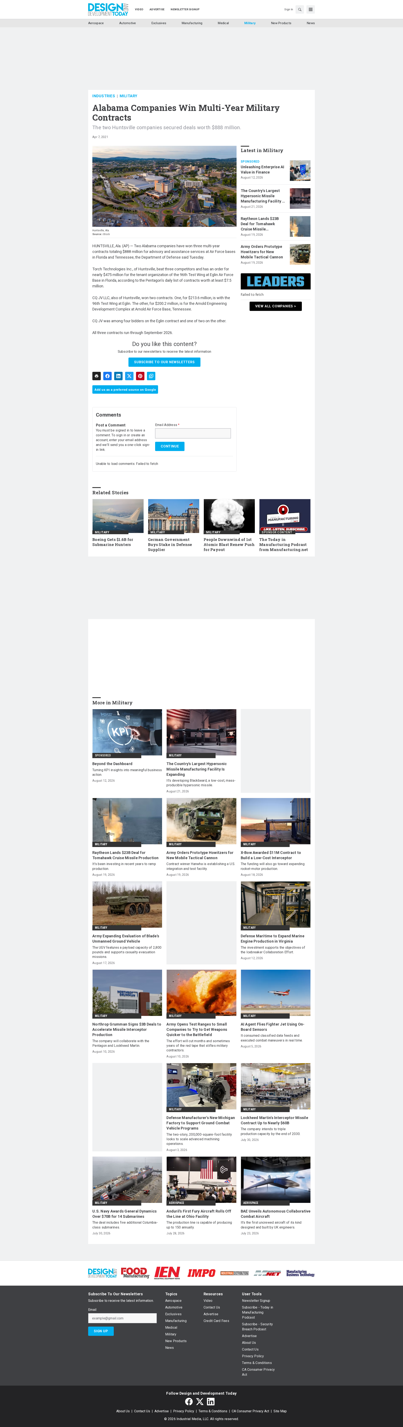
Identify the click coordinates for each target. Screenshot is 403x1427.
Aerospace (176, 1203)
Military (128, 96)
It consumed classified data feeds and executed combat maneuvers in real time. (272, 1038)
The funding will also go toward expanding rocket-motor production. (273, 866)
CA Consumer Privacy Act (250, 1411)
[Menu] (310, 9)
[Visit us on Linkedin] (211, 1401)
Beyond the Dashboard (112, 764)
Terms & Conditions (213, 1411)
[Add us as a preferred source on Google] (151, 376)
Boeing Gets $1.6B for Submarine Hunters (112, 542)
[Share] (107, 376)
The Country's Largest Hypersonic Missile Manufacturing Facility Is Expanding (263, 196)
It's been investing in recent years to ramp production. (124, 866)
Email (92, 1309)
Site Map (280, 1411)
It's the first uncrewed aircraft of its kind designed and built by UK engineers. (271, 1225)
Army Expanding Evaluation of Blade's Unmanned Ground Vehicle (125, 938)
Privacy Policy (183, 1411)
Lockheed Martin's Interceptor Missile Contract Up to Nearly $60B (274, 1120)
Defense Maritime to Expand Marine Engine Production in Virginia (272, 938)
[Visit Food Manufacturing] (135, 1273)
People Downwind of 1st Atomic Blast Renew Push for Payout (229, 544)
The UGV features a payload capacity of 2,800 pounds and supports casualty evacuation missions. (126, 952)
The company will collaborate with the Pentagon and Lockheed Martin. (120, 1043)
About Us (123, 1411)
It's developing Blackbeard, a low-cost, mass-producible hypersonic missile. (201, 783)
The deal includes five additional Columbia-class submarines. (125, 1225)
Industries (103, 96)
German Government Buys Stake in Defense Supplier (170, 544)
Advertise (161, 1411)
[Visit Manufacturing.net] (267, 1273)
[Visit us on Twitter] (200, 1401)
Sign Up (101, 1331)
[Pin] (140, 376)
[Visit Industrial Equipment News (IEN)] (167, 1273)
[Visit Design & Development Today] (102, 1273)
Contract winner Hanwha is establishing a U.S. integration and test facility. (200, 866)
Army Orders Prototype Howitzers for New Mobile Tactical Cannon (262, 251)
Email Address (167, 425)
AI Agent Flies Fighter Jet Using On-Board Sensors (273, 1027)
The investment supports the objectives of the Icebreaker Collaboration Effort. (273, 950)
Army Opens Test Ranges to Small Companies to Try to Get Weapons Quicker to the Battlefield (196, 1029)
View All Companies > (275, 306)
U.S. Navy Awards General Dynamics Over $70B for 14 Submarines (124, 1214)
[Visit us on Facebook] (189, 1401)
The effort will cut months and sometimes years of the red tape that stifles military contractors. (198, 1045)
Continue (170, 446)
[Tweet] (129, 376)
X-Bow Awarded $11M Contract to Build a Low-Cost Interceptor (271, 855)
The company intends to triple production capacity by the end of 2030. (271, 1131)
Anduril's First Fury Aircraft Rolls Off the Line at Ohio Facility (198, 1214)
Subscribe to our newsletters (164, 362)
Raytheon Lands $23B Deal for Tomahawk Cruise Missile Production (260, 224)
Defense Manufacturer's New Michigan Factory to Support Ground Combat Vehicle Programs (200, 1122)
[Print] (96, 376)
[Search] (300, 9)
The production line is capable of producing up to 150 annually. (199, 1225)
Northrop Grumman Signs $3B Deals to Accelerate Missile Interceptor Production (126, 1029)
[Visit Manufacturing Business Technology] (300, 1273)
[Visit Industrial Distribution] (234, 1273)
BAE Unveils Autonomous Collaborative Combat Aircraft (276, 1214)
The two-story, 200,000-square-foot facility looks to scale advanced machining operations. (199, 1139)
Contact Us (142, 1411)
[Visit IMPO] (201, 1273)
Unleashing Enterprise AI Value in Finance (262, 169)
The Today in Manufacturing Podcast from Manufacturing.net (283, 544)
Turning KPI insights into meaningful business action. (127, 772)
